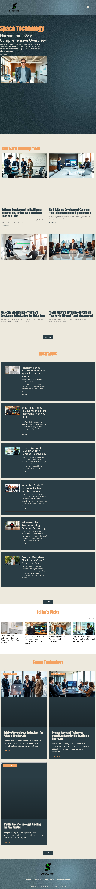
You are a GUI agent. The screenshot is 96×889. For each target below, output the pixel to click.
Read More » (3, 54)
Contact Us (38, 879)
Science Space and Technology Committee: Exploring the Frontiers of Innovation (71, 736)
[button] (87, 6)
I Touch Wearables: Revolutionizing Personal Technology (34, 450)
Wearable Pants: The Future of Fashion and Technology (34, 488)
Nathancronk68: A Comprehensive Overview (23, 38)
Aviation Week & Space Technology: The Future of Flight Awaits (23, 734)
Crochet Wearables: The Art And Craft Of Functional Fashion (33, 560)
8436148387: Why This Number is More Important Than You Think (34, 412)
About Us (28, 879)
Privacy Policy (49, 879)
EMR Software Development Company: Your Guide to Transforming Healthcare (70, 211)
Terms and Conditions (63, 879)
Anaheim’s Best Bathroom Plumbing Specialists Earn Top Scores (33, 372)
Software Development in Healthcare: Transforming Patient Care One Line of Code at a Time (22, 213)
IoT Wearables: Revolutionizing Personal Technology (34, 525)
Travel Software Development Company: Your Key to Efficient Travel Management (71, 314)
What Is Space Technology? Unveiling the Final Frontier (22, 825)
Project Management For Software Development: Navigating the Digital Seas (23, 314)
